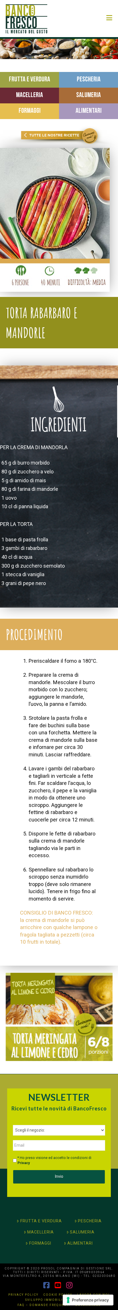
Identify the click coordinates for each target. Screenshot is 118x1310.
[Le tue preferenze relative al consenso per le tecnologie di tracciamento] (88, 1300)
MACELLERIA (40, 1232)
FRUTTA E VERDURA (41, 1221)
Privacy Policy (23, 1294)
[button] (109, 17)
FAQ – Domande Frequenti (43, 1305)
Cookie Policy (57, 1294)
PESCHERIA (90, 1221)
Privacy (23, 1163)
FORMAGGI (40, 1243)
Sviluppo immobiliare (47, 1299)
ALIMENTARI (80, 1243)
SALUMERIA (82, 1232)
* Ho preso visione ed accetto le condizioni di (54, 1160)
